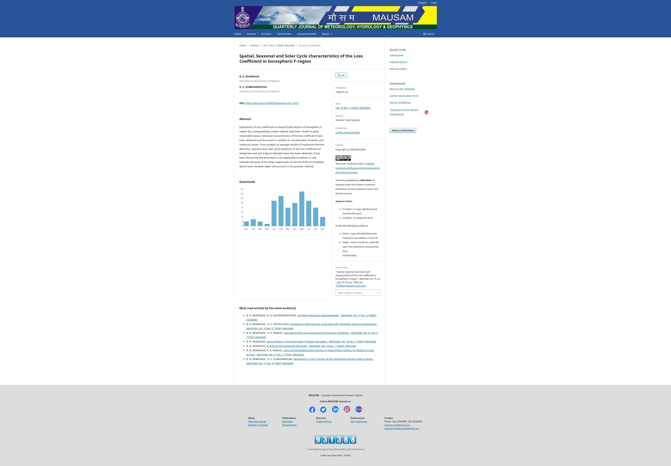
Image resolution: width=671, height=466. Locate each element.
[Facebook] (312, 412)
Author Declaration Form (404, 95)
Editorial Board (398, 62)
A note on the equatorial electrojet (287, 346)
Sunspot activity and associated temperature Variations (317, 332)
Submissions (284, 33)
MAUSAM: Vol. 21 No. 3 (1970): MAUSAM (280, 354)
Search (430, 33)
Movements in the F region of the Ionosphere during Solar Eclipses (333, 359)
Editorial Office (398, 69)
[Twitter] (323, 412)
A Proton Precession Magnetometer (318, 315)
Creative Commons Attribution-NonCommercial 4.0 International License (358, 168)
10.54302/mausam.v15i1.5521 (351, 285)
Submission (396, 55)
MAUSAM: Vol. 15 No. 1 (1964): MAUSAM (332, 346)
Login (434, 2)
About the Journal (257, 421)
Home (237, 33)
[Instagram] (347, 412)
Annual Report (289, 425)
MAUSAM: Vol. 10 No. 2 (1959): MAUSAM (269, 328)
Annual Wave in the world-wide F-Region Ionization (297, 341)
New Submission (358, 421)
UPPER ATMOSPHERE (348, 132)
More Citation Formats (350, 292)
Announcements (306, 33)
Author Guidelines (401, 102)
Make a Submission (403, 130)
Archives (266, 33)
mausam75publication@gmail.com (401, 428)
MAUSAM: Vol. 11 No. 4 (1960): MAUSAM (269, 363)
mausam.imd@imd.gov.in (397, 425)
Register (422, 2)
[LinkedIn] (335, 412)
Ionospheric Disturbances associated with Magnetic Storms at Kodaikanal (333, 324)
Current (251, 33)
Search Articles (324, 421)
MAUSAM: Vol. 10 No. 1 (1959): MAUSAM (352, 341)
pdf (342, 75)
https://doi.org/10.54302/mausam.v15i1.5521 (272, 103)
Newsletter (287, 421)
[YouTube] (358, 412)
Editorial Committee (258, 425)
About (326, 33)
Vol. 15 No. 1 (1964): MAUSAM (278, 45)
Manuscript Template (402, 89)
